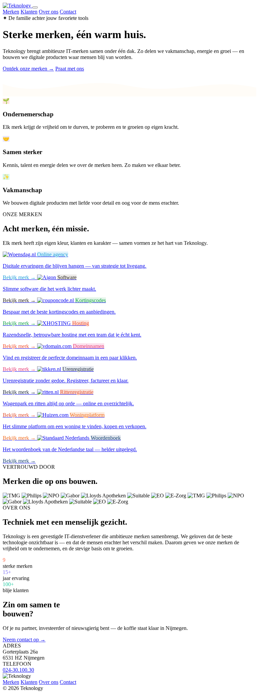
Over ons (48, 12)
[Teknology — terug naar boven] (17, 5)
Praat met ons (69, 68)
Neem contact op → (24, 639)
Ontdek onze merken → (28, 68)
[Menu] (35, 7)
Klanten (29, 12)
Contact (68, 12)
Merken (11, 12)
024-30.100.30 (18, 670)
